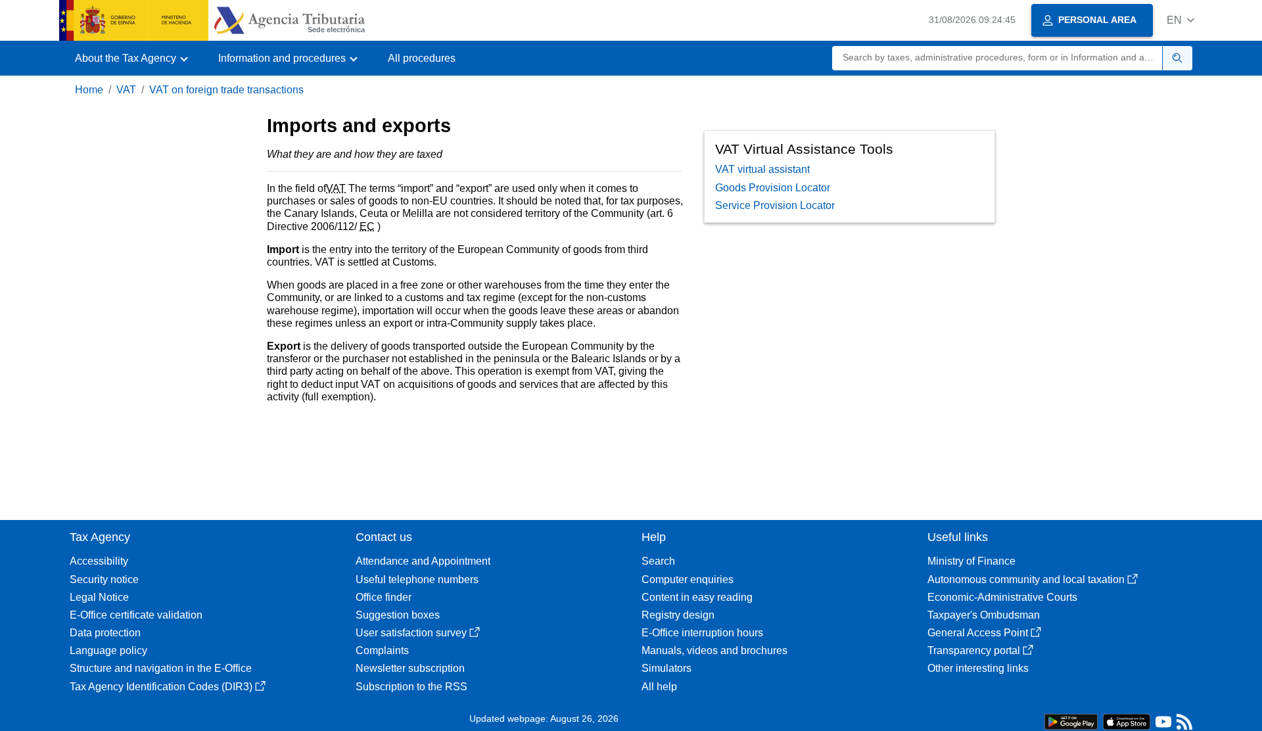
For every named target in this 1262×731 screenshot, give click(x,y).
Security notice (104, 579)
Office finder (383, 597)
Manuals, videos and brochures (714, 650)
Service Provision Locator (775, 205)
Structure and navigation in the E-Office (161, 668)
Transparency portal (973, 650)
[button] (1180, 20)
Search (658, 561)
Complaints (382, 650)
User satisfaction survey (411, 632)
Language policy (108, 650)
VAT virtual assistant (762, 169)
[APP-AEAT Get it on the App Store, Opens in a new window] (1126, 720)
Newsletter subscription (410, 668)
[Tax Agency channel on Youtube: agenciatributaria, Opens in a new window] (1163, 724)
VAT (126, 89)
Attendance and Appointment (423, 561)
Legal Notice (99, 597)
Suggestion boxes (398, 615)
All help (659, 686)
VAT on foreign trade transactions (226, 89)
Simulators (666, 668)
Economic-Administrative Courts (1002, 597)
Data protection (105, 632)
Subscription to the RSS (411, 686)
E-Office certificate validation (136, 615)
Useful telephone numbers (417, 579)
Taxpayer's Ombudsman (983, 615)
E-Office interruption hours (702, 632)
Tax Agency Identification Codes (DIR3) (161, 686)
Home (89, 89)
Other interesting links (978, 668)
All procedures (422, 58)
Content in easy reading (697, 597)
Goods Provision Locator (772, 187)
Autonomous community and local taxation (1026, 579)
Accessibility (99, 561)
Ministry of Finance (971, 561)
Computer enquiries (688, 579)
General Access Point (977, 632)
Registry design (678, 615)
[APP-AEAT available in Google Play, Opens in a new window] (1071, 720)
